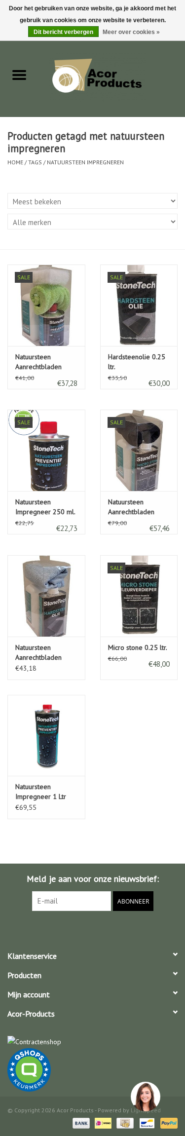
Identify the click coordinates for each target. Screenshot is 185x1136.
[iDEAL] (102, 1122)
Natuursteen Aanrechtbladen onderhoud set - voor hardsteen (38, 652)
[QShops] (92, 1070)
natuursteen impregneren (85, 162)
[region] (145, 1096)
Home (15, 162)
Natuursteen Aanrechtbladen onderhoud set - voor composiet (131, 507)
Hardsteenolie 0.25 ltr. (136, 361)
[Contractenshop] (92, 1042)
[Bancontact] (146, 1122)
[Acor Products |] (112, 75)
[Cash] (124, 1122)
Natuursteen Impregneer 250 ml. (45, 506)
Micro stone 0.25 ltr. (137, 647)
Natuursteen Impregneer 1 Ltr (40, 791)
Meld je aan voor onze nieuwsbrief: (93, 878)
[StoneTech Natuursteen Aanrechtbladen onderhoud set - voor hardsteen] (46, 596)
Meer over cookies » (131, 32)
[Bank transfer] (80, 1122)
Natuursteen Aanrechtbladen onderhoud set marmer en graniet (43, 362)
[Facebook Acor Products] (93, 931)
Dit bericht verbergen (63, 32)
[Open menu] (19, 74)
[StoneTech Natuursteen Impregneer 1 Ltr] (46, 735)
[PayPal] (167, 1122)
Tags (35, 162)
